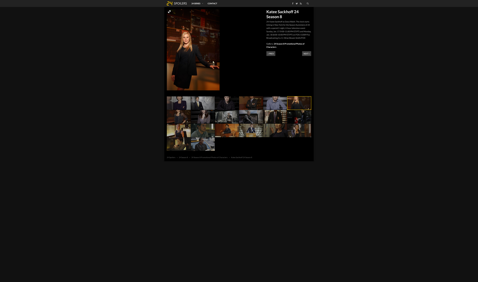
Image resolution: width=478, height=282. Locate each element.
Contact (212, 3)
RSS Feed (301, 3)
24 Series (195, 3)
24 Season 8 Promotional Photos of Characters (209, 157)
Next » (307, 53)
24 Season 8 (183, 157)
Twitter (297, 3)
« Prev (271, 53)
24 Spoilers (177, 3)
